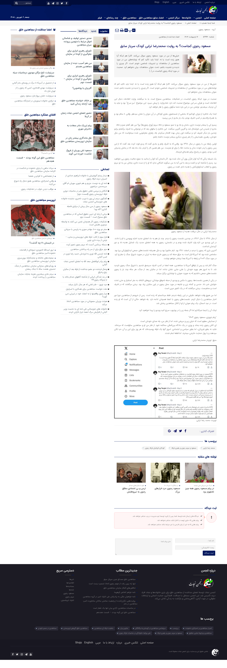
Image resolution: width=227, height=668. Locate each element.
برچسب (175, 628)
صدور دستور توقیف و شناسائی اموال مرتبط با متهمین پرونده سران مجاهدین (77, 41)
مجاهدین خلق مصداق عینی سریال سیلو (120, 579)
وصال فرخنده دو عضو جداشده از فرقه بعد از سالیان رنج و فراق (85, 271)
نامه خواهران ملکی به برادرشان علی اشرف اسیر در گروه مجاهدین (109, 596)
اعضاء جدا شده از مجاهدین (169, 37)
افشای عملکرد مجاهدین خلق (40, 115)
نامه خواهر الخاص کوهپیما (125, 592)
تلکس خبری (184, 2)
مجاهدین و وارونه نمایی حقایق (200, 633)
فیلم (100, 18)
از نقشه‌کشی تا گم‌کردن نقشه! (41, 176)
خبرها (71, 579)
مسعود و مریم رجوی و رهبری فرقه (183, 448)
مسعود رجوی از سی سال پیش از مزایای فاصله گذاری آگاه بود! (87, 208)
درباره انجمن (210, 2)
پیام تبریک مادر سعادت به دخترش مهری (79, 127)
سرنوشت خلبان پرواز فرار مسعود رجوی (37, 96)
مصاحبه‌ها (70, 586)
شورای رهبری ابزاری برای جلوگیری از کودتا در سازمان (79, 52)
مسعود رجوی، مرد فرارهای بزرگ (167, 490)
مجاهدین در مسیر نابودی (47, 628)
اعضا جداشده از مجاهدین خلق (35, 30)
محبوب (104, 31)
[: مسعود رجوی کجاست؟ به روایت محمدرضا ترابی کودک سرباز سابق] (117, 30)
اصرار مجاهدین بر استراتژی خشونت (198, 628)
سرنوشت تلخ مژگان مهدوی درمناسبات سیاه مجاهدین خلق (33, 74)
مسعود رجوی (204, 29)
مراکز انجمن (173, 18)
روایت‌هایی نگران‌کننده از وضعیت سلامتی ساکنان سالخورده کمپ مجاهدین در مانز (110, 602)
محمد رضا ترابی (209, 448)
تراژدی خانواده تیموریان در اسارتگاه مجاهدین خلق (35, 102)
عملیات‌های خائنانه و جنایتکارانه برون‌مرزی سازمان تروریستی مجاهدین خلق (36, 260)
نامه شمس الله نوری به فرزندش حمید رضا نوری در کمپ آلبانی (85, 255)
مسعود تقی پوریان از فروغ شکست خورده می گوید (79, 152)
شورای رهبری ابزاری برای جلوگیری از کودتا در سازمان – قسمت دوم (78, 79)
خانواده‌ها (186, 18)
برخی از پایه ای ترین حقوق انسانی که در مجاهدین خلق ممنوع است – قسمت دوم (85, 216)
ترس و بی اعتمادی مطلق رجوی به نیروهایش (134, 490)
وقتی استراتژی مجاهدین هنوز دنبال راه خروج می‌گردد (35, 183)
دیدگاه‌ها (83, 31)
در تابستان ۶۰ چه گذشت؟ (41, 243)
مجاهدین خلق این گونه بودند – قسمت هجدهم (35, 159)
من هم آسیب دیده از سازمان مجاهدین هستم (78, 64)
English (166, 2)
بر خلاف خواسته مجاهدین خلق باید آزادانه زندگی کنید (76, 102)
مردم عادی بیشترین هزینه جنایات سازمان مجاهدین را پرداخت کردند (37, 276)
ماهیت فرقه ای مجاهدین (103, 628)
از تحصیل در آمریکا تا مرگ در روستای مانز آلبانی (33, 83)
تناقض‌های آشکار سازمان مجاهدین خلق (120, 587)
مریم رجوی (69, 596)
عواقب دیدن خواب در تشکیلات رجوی (37, 189)
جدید (93, 31)
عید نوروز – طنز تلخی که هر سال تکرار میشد (87, 284)
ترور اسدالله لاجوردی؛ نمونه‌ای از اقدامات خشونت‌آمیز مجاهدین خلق (37, 252)
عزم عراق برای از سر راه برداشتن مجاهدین (88, 249)
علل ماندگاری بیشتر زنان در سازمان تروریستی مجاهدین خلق (76, 139)
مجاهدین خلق (129, 18)
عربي (174, 2)
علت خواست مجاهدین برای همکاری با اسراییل (86, 289)
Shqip (157, 2)
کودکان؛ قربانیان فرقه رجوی (155, 448)
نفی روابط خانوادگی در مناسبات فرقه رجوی (134, 633)
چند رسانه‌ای (112, 18)
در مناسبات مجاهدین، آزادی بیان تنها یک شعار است (114, 607)
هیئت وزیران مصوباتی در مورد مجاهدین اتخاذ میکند (86, 303)
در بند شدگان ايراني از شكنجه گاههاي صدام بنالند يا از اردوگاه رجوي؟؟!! (85, 278)
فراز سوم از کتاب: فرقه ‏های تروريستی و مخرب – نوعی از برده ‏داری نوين (86, 239)
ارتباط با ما (197, 2)
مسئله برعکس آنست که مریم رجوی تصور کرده (86, 244)
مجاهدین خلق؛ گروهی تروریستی (75, 628)
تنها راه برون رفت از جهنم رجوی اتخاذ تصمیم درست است (112, 583)
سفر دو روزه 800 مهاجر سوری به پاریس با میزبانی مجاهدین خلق (85, 231)
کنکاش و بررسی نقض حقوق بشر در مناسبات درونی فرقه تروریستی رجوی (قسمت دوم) (85, 193)
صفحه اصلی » (190, 23)
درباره (119, 643)
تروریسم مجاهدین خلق (43, 200)
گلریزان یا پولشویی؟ (82, 88)
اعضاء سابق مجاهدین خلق (151, 18)
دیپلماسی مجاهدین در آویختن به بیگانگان (150, 628)
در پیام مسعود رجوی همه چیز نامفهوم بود (199, 490)
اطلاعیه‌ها (70, 582)
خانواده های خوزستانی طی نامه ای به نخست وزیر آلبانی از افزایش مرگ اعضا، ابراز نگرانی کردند (85, 311)
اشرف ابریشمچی (67, 600)
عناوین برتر (124, 628)
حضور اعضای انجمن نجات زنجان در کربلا (76, 114)
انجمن (199, 18)
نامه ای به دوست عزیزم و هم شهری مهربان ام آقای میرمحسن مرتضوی (85, 185)
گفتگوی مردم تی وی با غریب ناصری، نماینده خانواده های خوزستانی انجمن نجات (84, 200)
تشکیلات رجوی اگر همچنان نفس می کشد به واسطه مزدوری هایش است (84, 223)
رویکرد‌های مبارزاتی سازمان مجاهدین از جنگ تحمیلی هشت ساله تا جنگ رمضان (35, 268)
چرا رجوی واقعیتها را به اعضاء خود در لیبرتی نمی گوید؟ (86, 295)
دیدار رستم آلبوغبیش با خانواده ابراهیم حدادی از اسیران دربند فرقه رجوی (86, 177)
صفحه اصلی (210, 18)
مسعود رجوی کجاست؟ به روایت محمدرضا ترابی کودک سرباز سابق (165, 46)
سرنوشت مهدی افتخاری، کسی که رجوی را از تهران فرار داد (36, 89)
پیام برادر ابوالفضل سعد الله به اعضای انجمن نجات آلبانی (85, 263)
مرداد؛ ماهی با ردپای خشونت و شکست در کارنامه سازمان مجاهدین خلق (36, 170)
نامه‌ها (71, 589)
